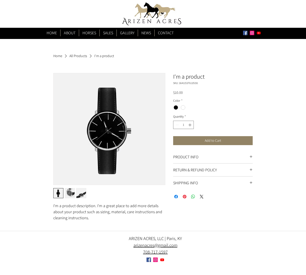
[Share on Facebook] (176, 196)
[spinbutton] (183, 125)
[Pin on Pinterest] (184, 196)
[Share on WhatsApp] (193, 196)
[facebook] (245, 33)
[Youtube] (258, 33)
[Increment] (190, 125)
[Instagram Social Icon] (252, 33)
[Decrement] (176, 125)
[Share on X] (201, 196)
